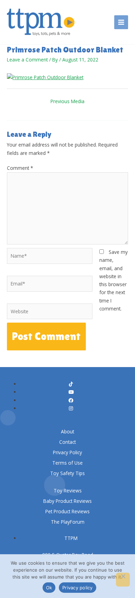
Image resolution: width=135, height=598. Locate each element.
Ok (49, 587)
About (67, 431)
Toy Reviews (68, 490)
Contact (67, 442)
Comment (20, 168)
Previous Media (67, 101)
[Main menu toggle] (121, 22)
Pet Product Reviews (67, 511)
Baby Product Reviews (67, 501)
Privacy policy (77, 587)
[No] (123, 580)
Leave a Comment (27, 59)
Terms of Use (67, 462)
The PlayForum (67, 521)
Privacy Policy (67, 452)
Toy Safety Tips (67, 473)
